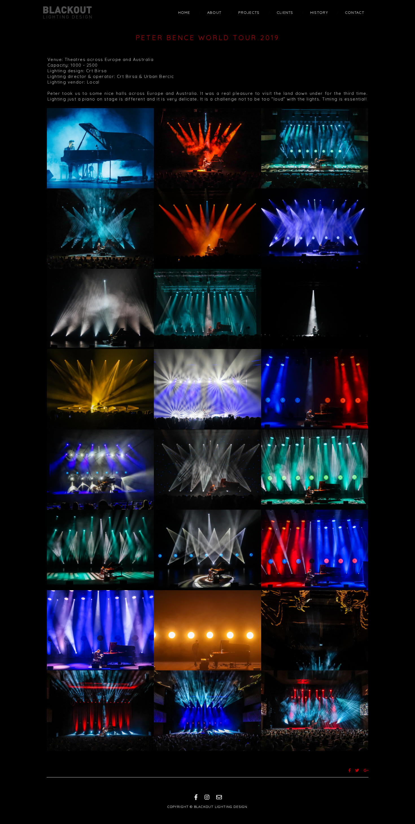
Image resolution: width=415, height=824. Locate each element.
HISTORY (319, 12)
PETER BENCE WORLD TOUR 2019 (208, 37)
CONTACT (354, 12)
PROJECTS (248, 12)
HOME (184, 12)
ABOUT (214, 12)
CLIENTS (285, 12)
